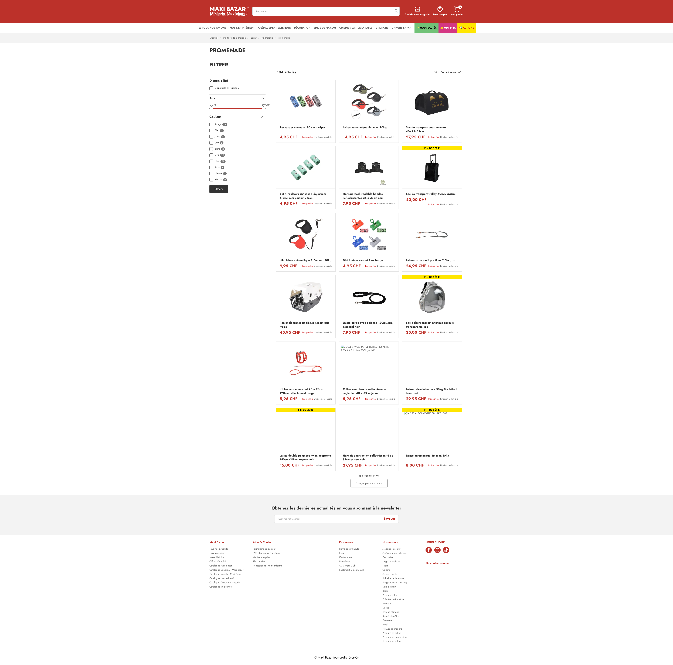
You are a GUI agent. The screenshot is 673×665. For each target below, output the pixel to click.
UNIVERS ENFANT (402, 27)
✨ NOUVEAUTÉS (426, 27)
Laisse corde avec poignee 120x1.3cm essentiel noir (368, 325)
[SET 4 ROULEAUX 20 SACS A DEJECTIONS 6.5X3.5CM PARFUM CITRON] (306, 168)
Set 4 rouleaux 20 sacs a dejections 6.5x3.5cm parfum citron (303, 196)
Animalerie (267, 37)
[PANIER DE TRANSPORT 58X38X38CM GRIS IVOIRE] (306, 297)
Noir (219, 161)
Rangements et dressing (394, 582)
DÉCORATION (302, 27)
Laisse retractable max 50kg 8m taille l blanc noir (431, 391)
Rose (219, 167)
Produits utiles (389, 595)
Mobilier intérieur (391, 549)
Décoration (388, 557)
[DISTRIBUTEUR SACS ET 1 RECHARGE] (369, 234)
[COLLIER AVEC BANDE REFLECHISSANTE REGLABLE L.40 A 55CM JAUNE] (369, 363)
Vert (218, 142)
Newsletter (344, 561)
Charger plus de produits (369, 483)
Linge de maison (391, 561)
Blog (341, 553)
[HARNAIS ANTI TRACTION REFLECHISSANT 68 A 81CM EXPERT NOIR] (369, 430)
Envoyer (389, 518)
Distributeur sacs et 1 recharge (363, 260)
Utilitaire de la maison (234, 37)
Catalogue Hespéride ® (221, 578)
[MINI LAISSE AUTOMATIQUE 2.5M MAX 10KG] (306, 234)
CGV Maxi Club (347, 566)
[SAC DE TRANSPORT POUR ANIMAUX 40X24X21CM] (432, 101)
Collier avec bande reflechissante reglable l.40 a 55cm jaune (364, 391)
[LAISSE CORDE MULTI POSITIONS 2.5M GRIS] (432, 234)
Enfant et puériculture (393, 599)
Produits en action (391, 633)
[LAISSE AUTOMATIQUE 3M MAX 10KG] (432, 430)
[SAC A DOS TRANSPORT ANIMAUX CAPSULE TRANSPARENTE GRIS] (432, 297)
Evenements (388, 620)
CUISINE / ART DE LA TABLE (355, 27)
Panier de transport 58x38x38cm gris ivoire (304, 325)
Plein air (386, 603)
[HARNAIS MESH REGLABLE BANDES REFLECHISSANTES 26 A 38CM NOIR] (369, 168)
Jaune (219, 136)
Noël (385, 624)
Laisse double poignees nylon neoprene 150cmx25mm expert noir (305, 457)
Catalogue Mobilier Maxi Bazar (225, 574)
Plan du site (259, 561)
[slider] (211, 108)
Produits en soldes (392, 641)
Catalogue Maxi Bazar (220, 566)
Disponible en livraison (227, 88)
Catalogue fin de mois (220, 587)
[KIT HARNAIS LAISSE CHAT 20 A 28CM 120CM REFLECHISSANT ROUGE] (306, 363)
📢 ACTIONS (466, 27)
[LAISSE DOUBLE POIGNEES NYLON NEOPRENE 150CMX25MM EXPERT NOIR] (306, 430)
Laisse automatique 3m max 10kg (427, 456)
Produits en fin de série (394, 637)
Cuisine (386, 570)
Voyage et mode (390, 612)
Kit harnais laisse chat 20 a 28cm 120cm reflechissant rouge (301, 391)
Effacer (219, 189)
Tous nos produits (218, 549)
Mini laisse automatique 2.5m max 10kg (305, 260)
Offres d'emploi (217, 561)
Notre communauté (349, 549)
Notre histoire (216, 557)
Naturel (220, 173)
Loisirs (385, 608)
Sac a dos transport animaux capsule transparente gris (430, 325)
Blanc (219, 149)
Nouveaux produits (392, 629)
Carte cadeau (346, 557)
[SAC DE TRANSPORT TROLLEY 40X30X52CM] (432, 168)
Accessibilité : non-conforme (267, 566)
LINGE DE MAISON (325, 27)
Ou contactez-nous (437, 563)
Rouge (220, 124)
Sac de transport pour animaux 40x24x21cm (426, 129)
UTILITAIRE (382, 27)
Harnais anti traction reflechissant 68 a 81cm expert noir (368, 457)
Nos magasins (216, 553)
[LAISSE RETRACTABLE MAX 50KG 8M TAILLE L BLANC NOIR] (432, 363)
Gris (219, 155)
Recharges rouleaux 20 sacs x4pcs (302, 127)
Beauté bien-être (390, 616)
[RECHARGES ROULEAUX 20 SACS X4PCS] (306, 101)
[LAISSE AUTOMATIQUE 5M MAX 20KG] (369, 101)
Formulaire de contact (264, 549)
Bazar (254, 37)
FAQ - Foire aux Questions (266, 553)
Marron (220, 179)
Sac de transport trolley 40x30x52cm (431, 194)
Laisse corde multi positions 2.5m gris (430, 260)
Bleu (219, 130)
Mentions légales (261, 557)
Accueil (214, 37)
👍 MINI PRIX (448, 27)
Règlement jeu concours (351, 570)
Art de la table (389, 574)
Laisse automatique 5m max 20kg (365, 127)
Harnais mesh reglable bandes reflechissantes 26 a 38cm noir (363, 196)
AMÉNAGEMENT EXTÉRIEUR (274, 27)
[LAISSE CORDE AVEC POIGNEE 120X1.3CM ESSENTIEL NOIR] (369, 297)
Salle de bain (389, 587)
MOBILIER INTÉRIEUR (242, 27)
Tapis (385, 566)
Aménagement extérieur (394, 553)
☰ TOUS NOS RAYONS (212, 27)
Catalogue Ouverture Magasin (224, 582)
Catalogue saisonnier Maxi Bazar (226, 570)
